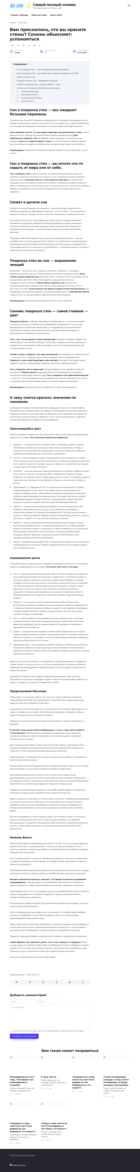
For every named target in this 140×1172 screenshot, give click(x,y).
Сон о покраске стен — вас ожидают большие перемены (43, 70)
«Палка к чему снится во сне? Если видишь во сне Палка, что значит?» (54, 1126)
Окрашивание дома (29, 95)
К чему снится (48, 1077)
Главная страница (19, 15)
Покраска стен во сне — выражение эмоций (37, 81)
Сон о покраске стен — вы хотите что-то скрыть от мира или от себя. (48, 73)
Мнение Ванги (27, 101)
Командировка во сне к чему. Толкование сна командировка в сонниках (22, 1081)
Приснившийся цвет (30, 91)
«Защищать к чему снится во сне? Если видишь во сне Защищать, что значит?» (23, 1127)
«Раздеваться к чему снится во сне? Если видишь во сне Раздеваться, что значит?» (83, 1082)
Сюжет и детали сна (26, 77)
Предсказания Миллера (31, 98)
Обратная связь (39, 15)
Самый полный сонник (54, 5)
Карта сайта (56, 15)
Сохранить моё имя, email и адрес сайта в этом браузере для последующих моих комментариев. (48, 1031)
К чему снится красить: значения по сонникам (38, 88)
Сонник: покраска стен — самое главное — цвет (38, 84)
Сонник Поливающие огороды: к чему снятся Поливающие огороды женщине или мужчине (116, 1081)
